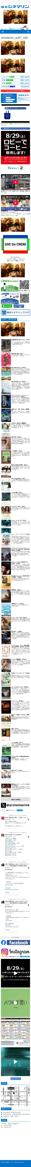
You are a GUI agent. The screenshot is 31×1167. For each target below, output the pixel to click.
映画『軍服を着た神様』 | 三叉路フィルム (15, 817)
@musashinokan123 (10, 844)
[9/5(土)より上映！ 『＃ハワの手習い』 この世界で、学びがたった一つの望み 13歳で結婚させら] (15, 1002)
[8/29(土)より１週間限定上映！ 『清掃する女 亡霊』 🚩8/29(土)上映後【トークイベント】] (15, 1061)
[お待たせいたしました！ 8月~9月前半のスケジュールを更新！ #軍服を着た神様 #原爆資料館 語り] (15, 1032)
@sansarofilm (8, 819)
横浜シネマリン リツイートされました (18, 815)
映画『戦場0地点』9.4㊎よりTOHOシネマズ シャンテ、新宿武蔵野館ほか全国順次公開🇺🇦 (17, 864)
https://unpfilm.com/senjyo (11, 889)
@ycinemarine (8, 850)
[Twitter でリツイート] (9, 815)
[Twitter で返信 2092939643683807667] (6, 828)
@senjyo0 (7, 867)
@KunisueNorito (9, 884)
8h (13, 819)
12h (12, 867)
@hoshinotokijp (8, 836)
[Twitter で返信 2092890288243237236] (6, 895)
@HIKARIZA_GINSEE (10, 853)
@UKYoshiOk (8, 920)
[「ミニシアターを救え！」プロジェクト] (15, 244)
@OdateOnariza (9, 841)
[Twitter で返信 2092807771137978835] (6, 932)
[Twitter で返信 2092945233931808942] (6, 858)
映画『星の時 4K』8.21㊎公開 (12, 834)
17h (12, 904)
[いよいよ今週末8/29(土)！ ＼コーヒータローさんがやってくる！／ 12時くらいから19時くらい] (15, 973)
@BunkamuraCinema (10, 847)
